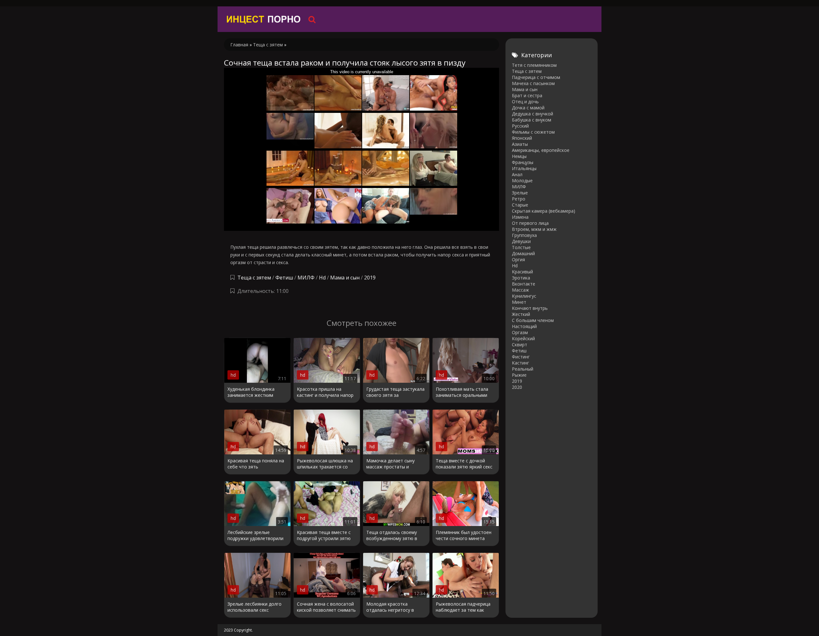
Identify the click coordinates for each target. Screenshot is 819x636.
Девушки (521, 241)
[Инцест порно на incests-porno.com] (264, 19)
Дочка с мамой (528, 108)
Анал (517, 174)
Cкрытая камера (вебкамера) (543, 211)
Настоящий (524, 326)
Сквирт (519, 345)
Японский (522, 138)
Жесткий (521, 314)
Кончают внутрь (530, 308)
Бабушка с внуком (531, 120)
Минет (519, 302)
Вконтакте (523, 284)
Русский (520, 126)
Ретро (518, 199)
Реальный (522, 369)
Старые (520, 205)
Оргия (518, 259)
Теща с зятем (254, 277)
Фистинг (521, 357)
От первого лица (530, 223)
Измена (520, 217)
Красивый (522, 272)
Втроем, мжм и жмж (534, 229)
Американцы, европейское (540, 150)
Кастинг (520, 363)
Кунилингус (524, 296)
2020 (517, 387)
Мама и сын (345, 277)
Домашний (523, 253)
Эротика (521, 278)
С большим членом (533, 320)
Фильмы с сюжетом (533, 132)
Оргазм (520, 332)
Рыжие (519, 375)
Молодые (522, 180)
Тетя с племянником (534, 65)
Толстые (521, 247)
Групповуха (524, 235)
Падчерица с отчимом (536, 77)
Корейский (523, 338)
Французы (522, 162)
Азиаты (520, 144)
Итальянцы (524, 168)
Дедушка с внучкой (532, 114)
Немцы (519, 156)
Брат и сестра (527, 95)
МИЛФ (306, 277)
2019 (370, 277)
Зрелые (520, 193)
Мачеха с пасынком (533, 83)
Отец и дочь (525, 101)
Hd (322, 277)
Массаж (520, 290)
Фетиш (284, 277)
